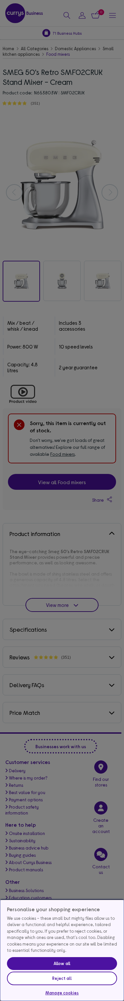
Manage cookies (62, 992)
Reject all (61, 978)
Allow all (62, 963)
